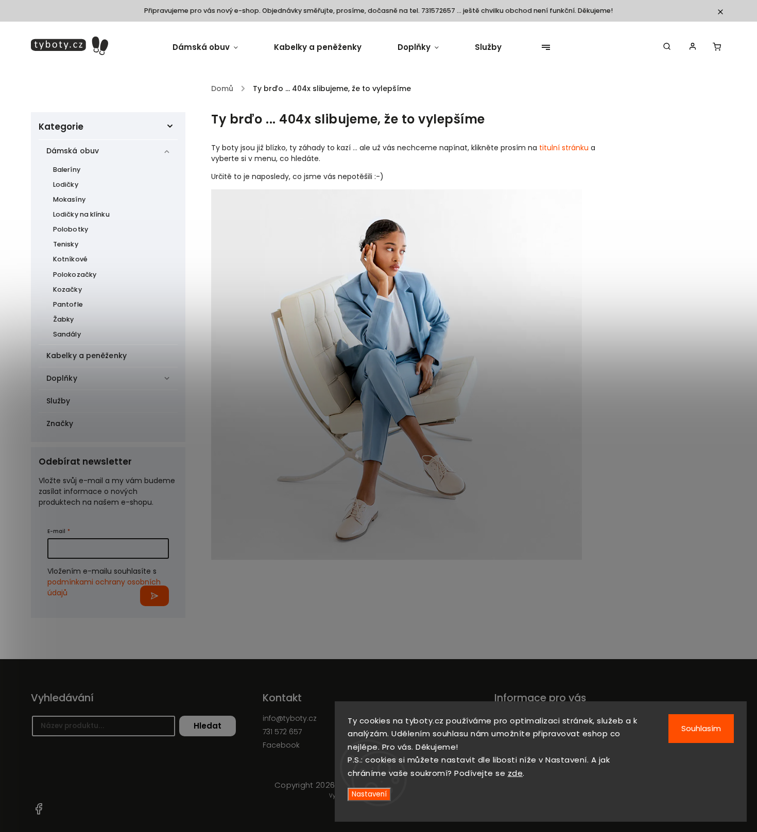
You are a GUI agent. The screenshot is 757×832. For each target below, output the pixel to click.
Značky (60, 423)
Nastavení (369, 794)
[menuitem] (214, 47)
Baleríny (66, 169)
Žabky (63, 319)
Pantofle (68, 304)
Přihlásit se (154, 596)
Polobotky (70, 229)
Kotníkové (70, 259)
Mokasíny (69, 199)
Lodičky (65, 184)
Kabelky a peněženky (86, 355)
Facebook (38, 809)
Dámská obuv (72, 151)
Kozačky (67, 289)
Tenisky (65, 244)
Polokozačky (74, 274)
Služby (58, 401)
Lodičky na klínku (81, 214)
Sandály (67, 334)
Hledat (207, 725)
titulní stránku (564, 148)
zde (515, 773)
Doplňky (61, 378)
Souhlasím (701, 728)
